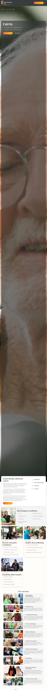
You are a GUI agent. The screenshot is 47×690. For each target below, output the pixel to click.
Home (3, 9)
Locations (8, 9)
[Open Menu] (44, 2)
